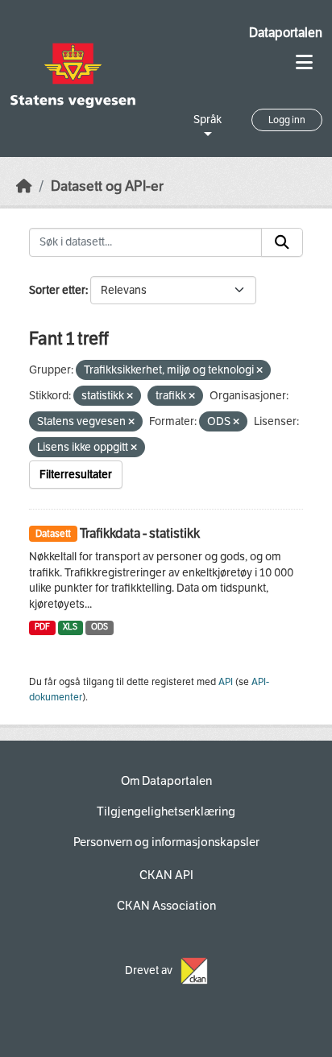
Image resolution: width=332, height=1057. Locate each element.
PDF (42, 626)
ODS (99, 626)
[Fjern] (259, 370)
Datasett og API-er (107, 186)
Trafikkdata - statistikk (140, 533)
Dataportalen (285, 32)
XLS (70, 626)
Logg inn (286, 120)
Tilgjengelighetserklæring (166, 811)
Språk (207, 119)
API (225, 681)
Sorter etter (57, 290)
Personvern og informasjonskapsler (166, 842)
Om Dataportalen (166, 781)
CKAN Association (166, 905)
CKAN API (166, 875)
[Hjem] (24, 186)
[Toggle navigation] (304, 62)
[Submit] (282, 242)
